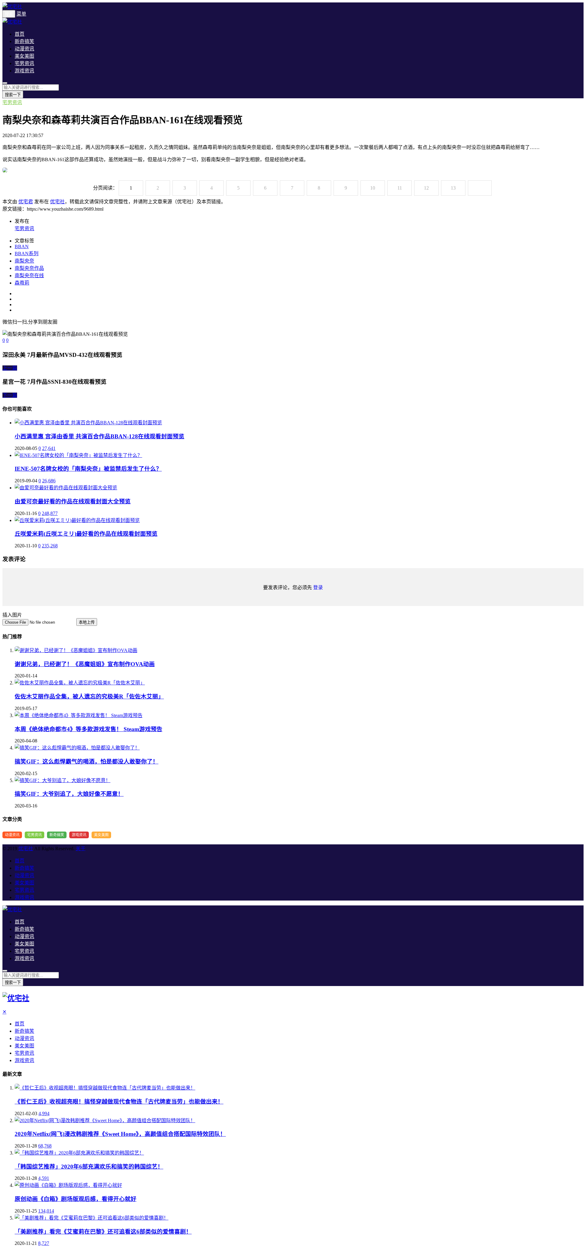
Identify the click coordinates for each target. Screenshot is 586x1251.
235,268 (50, 545)
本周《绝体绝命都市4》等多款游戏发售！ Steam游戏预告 (88, 729)
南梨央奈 (24, 260)
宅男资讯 (24, 63)
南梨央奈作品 (29, 268)
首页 (19, 34)
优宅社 (57, 201)
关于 (80, 848)
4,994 (43, 1113)
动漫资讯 (24, 48)
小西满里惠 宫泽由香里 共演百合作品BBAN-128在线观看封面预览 (99, 436)
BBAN (22, 246)
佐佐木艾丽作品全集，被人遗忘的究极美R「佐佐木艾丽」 (89, 696)
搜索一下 (13, 94)
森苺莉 (22, 282)
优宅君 (25, 201)
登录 (318, 587)
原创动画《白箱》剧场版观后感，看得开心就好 (75, 1199)
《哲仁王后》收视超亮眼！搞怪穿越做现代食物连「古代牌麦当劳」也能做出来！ (119, 1101)
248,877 (50, 513)
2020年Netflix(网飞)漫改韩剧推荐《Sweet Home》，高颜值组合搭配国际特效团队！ (120, 1134)
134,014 (46, 1210)
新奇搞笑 (24, 41)
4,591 (43, 1178)
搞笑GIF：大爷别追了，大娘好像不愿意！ (69, 794)
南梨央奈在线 (29, 275)
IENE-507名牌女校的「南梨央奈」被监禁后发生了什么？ (88, 469)
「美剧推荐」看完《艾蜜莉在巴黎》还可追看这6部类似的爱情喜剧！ (103, 1231)
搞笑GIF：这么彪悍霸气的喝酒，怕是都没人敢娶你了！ (86, 761)
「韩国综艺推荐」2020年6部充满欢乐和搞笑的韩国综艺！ (89, 1166)
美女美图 (24, 56)
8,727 (43, 1243)
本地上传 (87, 622)
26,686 (49, 480)
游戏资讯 (24, 70)
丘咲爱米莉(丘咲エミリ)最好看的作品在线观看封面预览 (86, 534)
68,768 (45, 1145)
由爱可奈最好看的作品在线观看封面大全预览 (73, 501)
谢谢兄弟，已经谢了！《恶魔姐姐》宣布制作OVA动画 (85, 664)
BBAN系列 (26, 253)
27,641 (49, 448)
